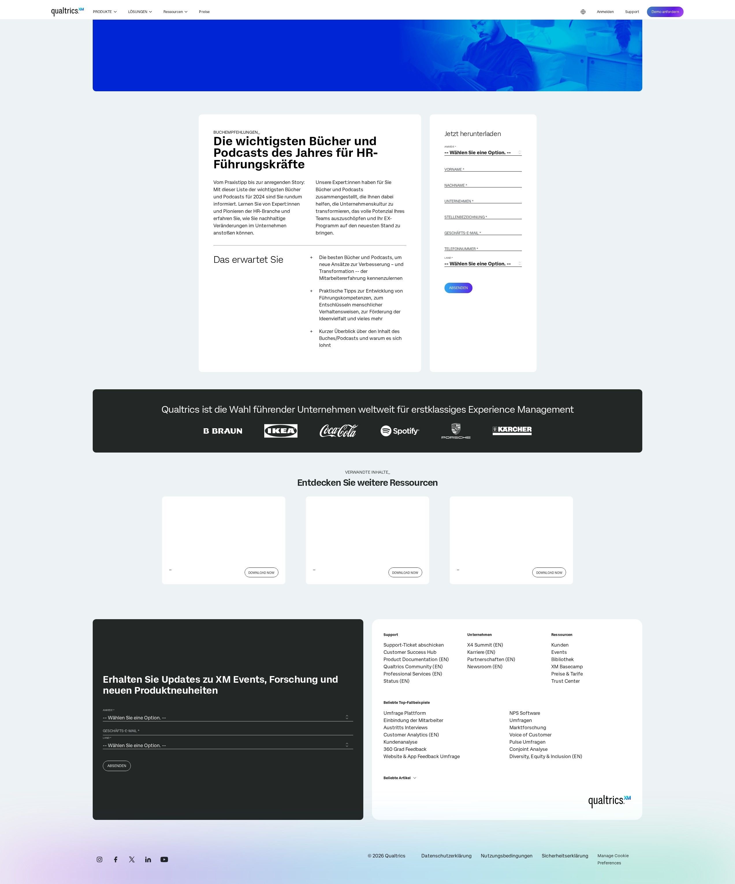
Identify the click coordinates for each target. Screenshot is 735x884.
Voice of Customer (530, 735)
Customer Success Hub (410, 652)
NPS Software (524, 713)
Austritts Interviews (406, 727)
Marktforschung (527, 727)
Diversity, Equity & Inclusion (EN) (545, 756)
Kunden (559, 645)
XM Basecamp (567, 666)
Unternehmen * (459, 201)
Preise (204, 12)
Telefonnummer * (461, 249)
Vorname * (454, 170)
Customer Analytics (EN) (411, 735)
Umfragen (520, 720)
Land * (448, 257)
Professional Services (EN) (413, 674)
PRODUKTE (102, 12)
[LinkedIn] (148, 859)
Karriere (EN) (481, 652)
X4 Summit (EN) (485, 645)
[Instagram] (100, 859)
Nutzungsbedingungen (507, 856)
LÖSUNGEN (137, 12)
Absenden (458, 288)
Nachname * (455, 185)
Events (559, 652)
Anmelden (605, 12)
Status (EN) (397, 681)
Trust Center (565, 681)
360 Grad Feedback (405, 749)
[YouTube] (164, 859)
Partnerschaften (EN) (491, 659)
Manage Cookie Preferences (613, 859)
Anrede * (450, 146)
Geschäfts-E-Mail (462, 233)
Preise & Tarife (567, 674)
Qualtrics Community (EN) (413, 666)
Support (632, 12)
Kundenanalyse (401, 742)
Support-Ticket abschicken (414, 645)
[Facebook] (116, 859)
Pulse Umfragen (527, 742)
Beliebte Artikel (397, 778)
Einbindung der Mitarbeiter (413, 720)
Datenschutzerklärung (446, 856)
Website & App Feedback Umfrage (422, 756)
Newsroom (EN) (485, 666)
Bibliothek (562, 659)
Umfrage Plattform (405, 713)
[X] (132, 859)
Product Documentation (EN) (416, 659)
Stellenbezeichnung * (465, 217)
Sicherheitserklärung (565, 856)
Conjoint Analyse (528, 749)
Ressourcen (173, 12)
